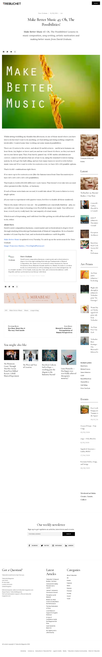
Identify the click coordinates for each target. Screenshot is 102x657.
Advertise (23, 651)
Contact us (31, 651)
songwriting (34, 310)
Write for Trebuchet (94, 651)
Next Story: (64, 329)
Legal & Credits (57, 651)
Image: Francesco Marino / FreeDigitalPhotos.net (24, 246)
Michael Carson (85, 369)
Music (26, 310)
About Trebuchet (71, 575)
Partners (69, 588)
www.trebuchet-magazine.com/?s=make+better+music (26, 276)
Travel (68, 598)
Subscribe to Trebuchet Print (43, 651)
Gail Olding (84, 385)
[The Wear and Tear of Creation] (30, 355)
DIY (6, 310)
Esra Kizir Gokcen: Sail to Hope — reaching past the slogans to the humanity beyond (49, 370)
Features (69, 583)
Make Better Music (33, 31)
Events (69, 580)
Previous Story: (16, 328)
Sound (69, 596)
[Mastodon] (8, 52)
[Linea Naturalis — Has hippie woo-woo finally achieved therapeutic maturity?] (68, 357)
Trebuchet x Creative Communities (77, 651)
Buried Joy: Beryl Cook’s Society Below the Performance (95, 248)
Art (61, 13)
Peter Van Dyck (85, 388)
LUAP (82, 375)
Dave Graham (42, 13)
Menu (96, 3)
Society (69, 593)
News (68, 585)
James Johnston (85, 372)
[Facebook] (4, 52)
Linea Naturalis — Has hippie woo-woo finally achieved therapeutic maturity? (68, 373)
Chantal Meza (85, 382)
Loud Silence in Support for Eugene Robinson (51, 613)
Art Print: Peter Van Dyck (94, 329)
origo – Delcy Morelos (88, 439)
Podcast (69, 591)
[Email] (11, 52)
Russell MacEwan (86, 379)
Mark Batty (84, 366)
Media (64, 651)
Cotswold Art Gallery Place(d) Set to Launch (52, 586)
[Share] (15, 52)
